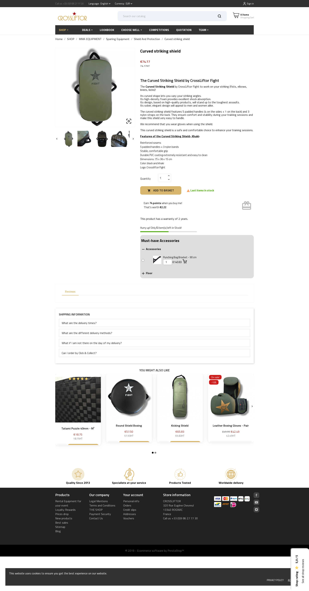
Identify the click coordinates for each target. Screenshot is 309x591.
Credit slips (129, 510)
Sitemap (60, 527)
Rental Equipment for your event (68, 503)
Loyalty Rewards (65, 510)
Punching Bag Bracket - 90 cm (180, 257)
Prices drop (62, 514)
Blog (58, 531)
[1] (70, 378)
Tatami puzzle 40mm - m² (77, 428)
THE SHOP (96, 510)
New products (63, 518)
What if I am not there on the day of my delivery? (92, 343)
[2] (74, 378)
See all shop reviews (303, 571)
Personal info (131, 501)
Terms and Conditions (102, 505)
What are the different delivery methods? (87, 333)
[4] (82, 378)
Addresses (129, 514)
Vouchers (128, 518)
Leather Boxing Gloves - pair (231, 425)
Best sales (61, 522)
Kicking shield (179, 425)
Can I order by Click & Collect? (79, 353)
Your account (133, 495)
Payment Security (100, 514)
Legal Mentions (98, 501)
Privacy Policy (275, 580)
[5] (86, 378)
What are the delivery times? (79, 323)
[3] (78, 378)
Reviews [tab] (70, 291)
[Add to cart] (185, 261)
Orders (127, 505)
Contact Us (96, 518)
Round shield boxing (129, 425)
